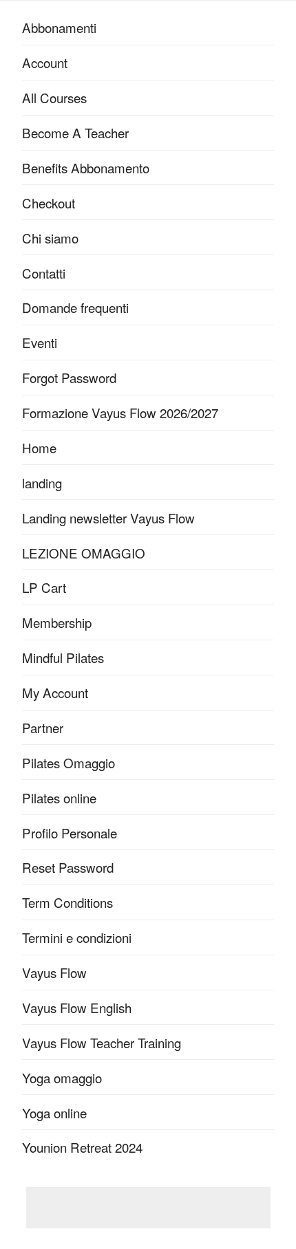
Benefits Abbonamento (85, 167)
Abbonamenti (59, 27)
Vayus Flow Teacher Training (101, 1042)
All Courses (54, 97)
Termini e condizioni (76, 937)
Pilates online (59, 797)
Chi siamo (50, 237)
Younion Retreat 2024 (82, 1147)
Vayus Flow (54, 972)
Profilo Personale (69, 832)
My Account (55, 692)
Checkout (48, 202)
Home (39, 447)
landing (42, 482)
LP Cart (44, 587)
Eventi (39, 342)
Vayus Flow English (76, 1007)
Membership (57, 622)
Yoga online (54, 1112)
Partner (42, 727)
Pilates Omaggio (68, 762)
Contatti (43, 272)
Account (44, 62)
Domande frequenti (75, 307)
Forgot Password (69, 377)
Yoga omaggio (62, 1077)
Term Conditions (67, 902)
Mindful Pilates (63, 657)
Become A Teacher (75, 132)
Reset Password (68, 867)
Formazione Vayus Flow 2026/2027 (120, 412)
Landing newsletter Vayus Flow (108, 517)
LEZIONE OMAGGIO (83, 552)
